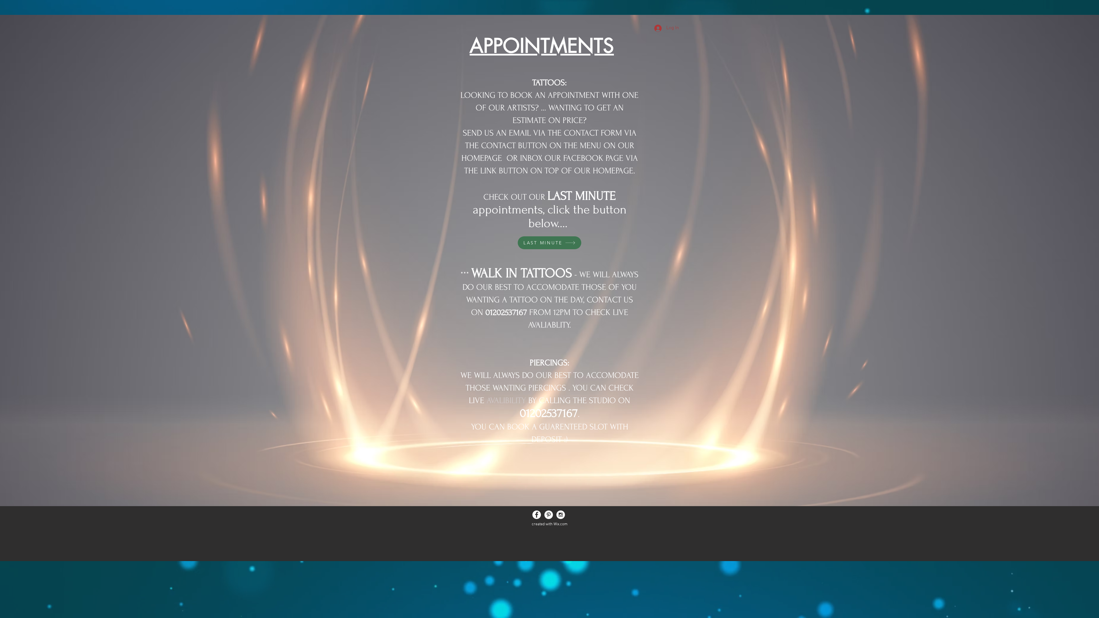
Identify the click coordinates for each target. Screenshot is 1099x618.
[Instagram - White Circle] (560, 514)
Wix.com (561, 524)
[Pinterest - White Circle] (548, 514)
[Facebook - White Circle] (536, 514)
